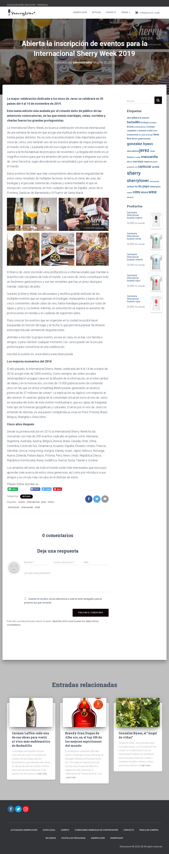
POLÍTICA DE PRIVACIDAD (73, 838)
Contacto (111, 12)
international (33, 502)
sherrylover (13, 507)
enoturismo (132, 134)
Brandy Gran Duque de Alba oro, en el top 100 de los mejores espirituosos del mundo (83, 739)
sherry (51, 502)
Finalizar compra (148, 830)
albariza (136, 117)
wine (152, 192)
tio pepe (143, 186)
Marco (129, 162)
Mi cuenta (51, 838)
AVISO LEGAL (49, 830)
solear (130, 186)
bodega (144, 122)
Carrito (65, 830)
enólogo (149, 135)
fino (129, 138)
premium (130, 167)
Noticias (96, 12)
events (21, 502)
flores (134, 138)
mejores (148, 161)
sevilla (155, 166)
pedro (155, 162)
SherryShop (116, 838)
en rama (142, 135)
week (37, 507)
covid (149, 130)
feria (156, 134)
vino (136, 192)
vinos (144, 192)
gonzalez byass (140, 144)
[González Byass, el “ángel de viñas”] (138, 712)
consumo (141, 130)
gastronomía (144, 138)
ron (136, 167)
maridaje (138, 161)
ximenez (130, 197)
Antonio (145, 118)
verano (130, 193)
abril (129, 118)
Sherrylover (80, 12)
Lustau (138, 157)
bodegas (152, 123)
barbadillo (133, 122)
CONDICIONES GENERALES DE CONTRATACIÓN (96, 830)
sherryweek (27, 507)
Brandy (130, 126)
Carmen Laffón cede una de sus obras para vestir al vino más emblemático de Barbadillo (31, 739)
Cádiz (155, 131)
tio (136, 186)
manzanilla (149, 157)
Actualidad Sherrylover (24, 830)
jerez (43, 502)
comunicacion (140, 127)
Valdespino (155, 186)
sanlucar (144, 166)
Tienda (124, 12)
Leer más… (42, 773)
